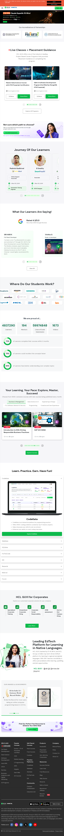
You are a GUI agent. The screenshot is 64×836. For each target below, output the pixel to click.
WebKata (29, 768)
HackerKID (43, 746)
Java (15, 756)
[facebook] (11, 824)
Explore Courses (32, 453)
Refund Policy (57, 746)
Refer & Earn (56, 804)
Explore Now (32, 729)
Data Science (5, 755)
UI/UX (3, 767)
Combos (29, 755)
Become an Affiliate (43, 789)
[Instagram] (16, 824)
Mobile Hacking (19, 759)
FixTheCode (30, 775)
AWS (15, 766)
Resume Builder (45, 795)
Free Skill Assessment (11, 132)
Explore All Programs (32, 111)
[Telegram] (30, 824)
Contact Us (56, 753)
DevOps (3, 770)
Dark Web (17, 772)
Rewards (42, 782)
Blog (41, 775)
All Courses (17, 776)
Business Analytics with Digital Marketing (5, 776)
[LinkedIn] (21, 824)
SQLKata (29, 772)
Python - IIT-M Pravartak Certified (18, 750)
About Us (55, 756)
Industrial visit (31, 792)
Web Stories (43, 778)
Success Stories (44, 765)
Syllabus (11, 96)
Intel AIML (4, 763)
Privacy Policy (59, 831)
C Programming (19, 762)
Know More (23, 96)
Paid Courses (31, 748)
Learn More (33, 626)
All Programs (5, 783)
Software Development (5, 759)
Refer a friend (44, 785)
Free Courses (31, 752)
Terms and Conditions (48, 831)
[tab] (16, 402)
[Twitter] (25, 824)
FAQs (54, 750)
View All (32, 268)
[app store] (34, 804)
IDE (28, 778)
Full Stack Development (5, 750)
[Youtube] (35, 824)
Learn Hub (43, 768)
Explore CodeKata (32, 534)
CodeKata (30, 765)
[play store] (45, 804)
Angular (16, 769)
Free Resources (44, 772)
